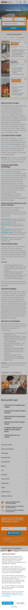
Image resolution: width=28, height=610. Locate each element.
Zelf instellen (14, 607)
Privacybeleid (5, 594)
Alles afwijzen (20, 603)
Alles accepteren (7, 603)
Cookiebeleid (14, 594)
